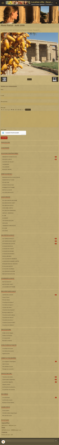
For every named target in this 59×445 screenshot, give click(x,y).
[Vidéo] (21, 110)
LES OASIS (5, 230)
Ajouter (4, 137)
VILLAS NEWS (5, 167)
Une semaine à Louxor (7, 366)
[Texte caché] (17, 110)
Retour (29, 79)
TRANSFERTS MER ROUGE (9, 225)
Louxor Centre (5, 297)
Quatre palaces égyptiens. (29, 379)
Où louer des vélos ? (7, 307)
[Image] (19, 110)
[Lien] (15, 110)
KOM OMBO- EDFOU (7, 208)
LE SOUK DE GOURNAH (8, 268)
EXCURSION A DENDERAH (9, 210)
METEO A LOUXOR (7, 190)
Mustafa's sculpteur (7, 340)
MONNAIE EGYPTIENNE (8, 187)
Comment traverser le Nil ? (8, 322)
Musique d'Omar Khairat (8, 402)
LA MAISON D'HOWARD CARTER (10, 261)
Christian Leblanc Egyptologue (9, 413)
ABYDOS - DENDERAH (7, 213)
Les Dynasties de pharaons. (9, 387)
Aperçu (28, 109)
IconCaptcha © (23, 134)
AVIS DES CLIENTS (29, 159)
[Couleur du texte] (9, 110)
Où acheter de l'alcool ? (8, 317)
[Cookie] (3, 442)
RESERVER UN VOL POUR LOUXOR (11, 177)
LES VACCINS (5, 182)
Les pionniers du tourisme (8, 389)
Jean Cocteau (5, 364)
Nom (2, 89)
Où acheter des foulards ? (8, 310)
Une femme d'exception (8, 351)
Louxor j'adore (5, 410)
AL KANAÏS (5, 218)
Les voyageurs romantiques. (29, 361)
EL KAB (4, 215)
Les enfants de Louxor (7, 348)
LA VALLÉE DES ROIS (7, 246)
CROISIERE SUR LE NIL (8, 220)
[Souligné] (5, 110)
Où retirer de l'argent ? (7, 304)
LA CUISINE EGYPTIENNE (8, 286)
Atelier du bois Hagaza (7, 333)
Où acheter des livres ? (7, 320)
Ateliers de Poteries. (7, 335)
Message (3, 107)
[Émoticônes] (24, 110)
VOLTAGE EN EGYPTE (8, 192)
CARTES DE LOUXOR (29, 294)
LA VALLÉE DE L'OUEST (8, 248)
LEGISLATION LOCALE (8, 185)
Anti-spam (3, 129)
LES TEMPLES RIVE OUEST (29, 241)
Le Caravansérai (6, 338)
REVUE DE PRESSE (7, 169)
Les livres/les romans (7, 400)
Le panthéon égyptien (29, 382)
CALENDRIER (5, 164)
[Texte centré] (13, 110)
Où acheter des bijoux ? (8, 302)
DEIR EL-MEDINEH (6, 256)
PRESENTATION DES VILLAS (29, 156)
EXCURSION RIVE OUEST (8, 203)
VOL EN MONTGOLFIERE (8, 271)
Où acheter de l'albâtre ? (8, 325)
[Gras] (2, 110)
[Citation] (12, 110)
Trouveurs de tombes (29, 377)
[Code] (23, 110)
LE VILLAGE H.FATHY (7, 266)
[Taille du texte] (7, 110)
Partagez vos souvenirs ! (8, 369)
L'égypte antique (6, 384)
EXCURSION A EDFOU (7, 205)
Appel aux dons (6, 353)
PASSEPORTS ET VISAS (8, 180)
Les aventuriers (29, 397)
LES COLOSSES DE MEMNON (9, 258)
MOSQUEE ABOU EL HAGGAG (10, 263)
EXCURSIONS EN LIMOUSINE (9, 200)
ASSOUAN (5, 223)
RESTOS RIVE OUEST (7, 284)
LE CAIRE (4, 228)
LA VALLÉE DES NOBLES (8, 253)
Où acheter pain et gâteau (8, 315)
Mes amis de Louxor (7, 415)
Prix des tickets (6, 299)
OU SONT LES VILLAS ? (8, 161)
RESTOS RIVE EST (6, 281)
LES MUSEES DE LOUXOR (29, 243)
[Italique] (3, 110)
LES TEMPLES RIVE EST (29, 238)
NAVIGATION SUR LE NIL (8, 273)
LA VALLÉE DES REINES (8, 251)
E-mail (2, 95)
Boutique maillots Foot (7, 312)
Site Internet (4, 101)
